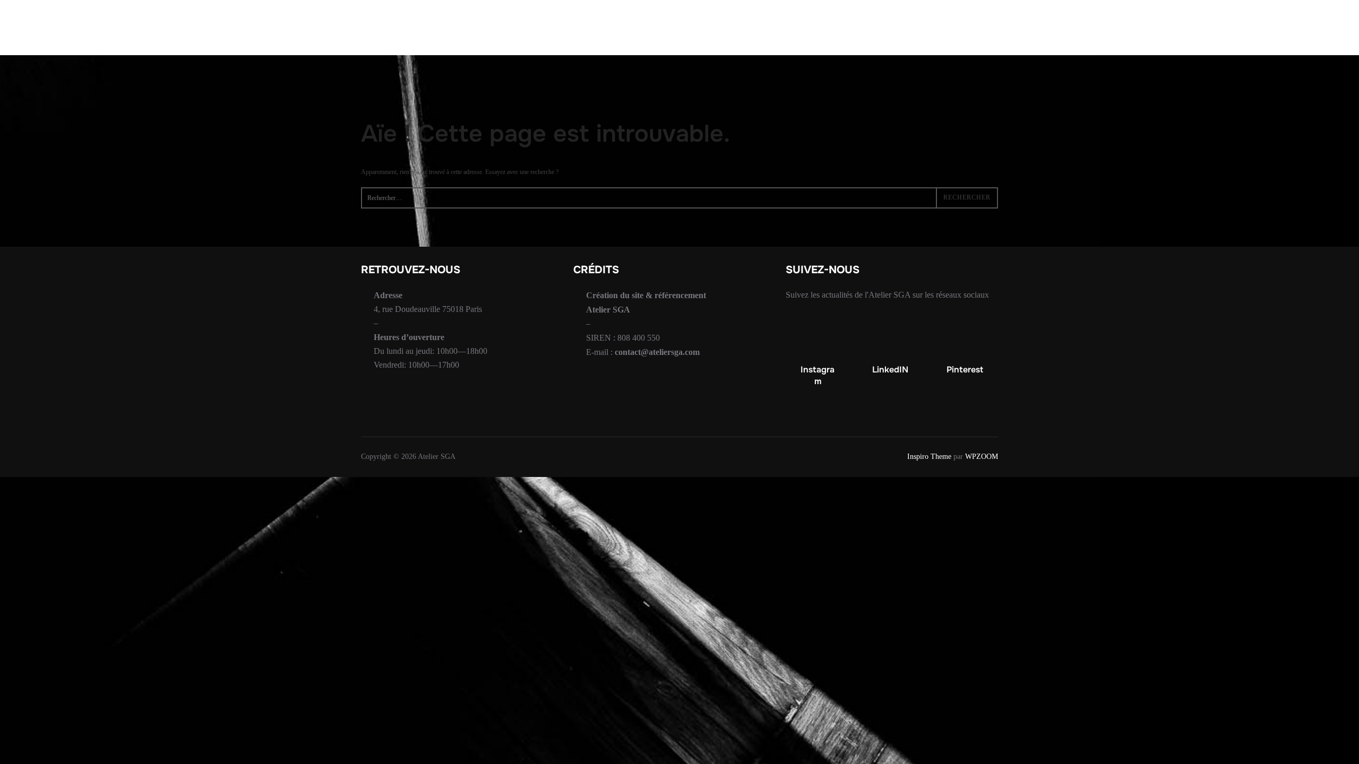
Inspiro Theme (929, 457)
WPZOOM (981, 457)
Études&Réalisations (622, 27)
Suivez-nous (749, 27)
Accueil (524, 27)
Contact (825, 27)
